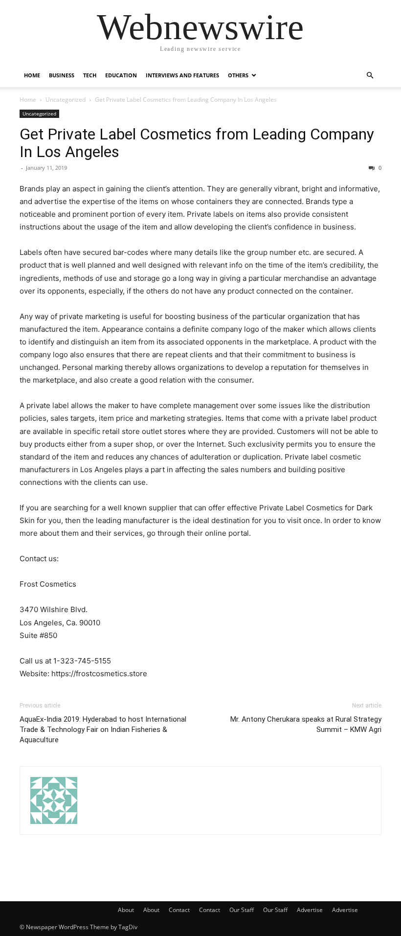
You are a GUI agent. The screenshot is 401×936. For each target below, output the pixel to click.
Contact (179, 910)
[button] (369, 75)
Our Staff (241, 910)
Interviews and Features (182, 75)
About (126, 910)
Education (121, 75)
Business (61, 75)
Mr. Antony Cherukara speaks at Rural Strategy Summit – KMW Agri (305, 724)
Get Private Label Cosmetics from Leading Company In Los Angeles (197, 143)
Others (238, 75)
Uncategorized (65, 99)
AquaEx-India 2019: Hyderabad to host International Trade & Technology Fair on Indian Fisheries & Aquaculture (103, 729)
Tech (89, 75)
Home (32, 75)
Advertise (310, 910)
